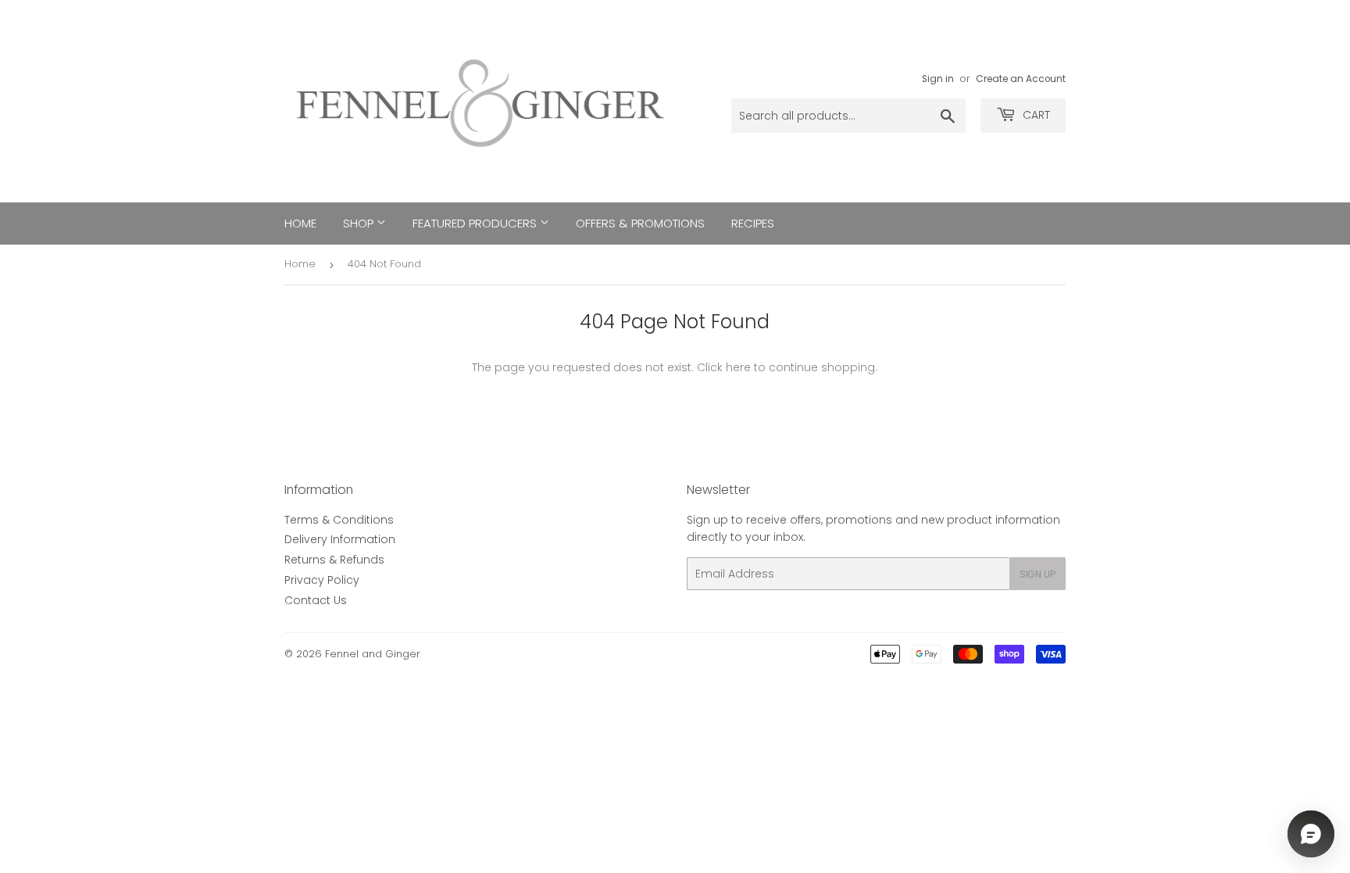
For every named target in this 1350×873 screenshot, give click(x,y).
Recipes (752, 223)
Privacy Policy (321, 580)
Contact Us (315, 600)
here (738, 367)
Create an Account (1021, 79)
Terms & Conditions (339, 520)
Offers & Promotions (640, 223)
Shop (360, 223)
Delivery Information (339, 539)
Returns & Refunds (334, 559)
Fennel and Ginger (372, 653)
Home (300, 223)
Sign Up (1037, 574)
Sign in (938, 79)
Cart (1035, 115)
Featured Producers (476, 223)
